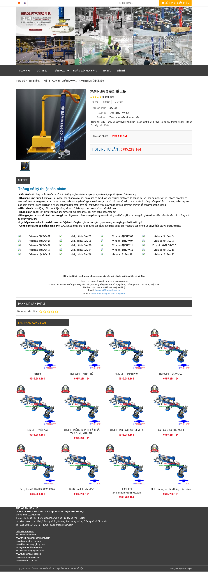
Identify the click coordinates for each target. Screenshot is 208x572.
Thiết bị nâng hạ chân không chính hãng (171, 489)
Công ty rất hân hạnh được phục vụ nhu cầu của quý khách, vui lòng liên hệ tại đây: (104, 276)
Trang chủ (24, 70)
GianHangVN (186, 568)
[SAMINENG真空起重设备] (51, 124)
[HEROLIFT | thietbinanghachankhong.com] (126, 485)
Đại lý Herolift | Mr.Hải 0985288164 (37, 489)
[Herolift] (37, 369)
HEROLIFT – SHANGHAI (170, 373)
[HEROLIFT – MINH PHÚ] (81, 369)
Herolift (37, 373)
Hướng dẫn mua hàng (85, 70)
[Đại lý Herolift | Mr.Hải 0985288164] (37, 485)
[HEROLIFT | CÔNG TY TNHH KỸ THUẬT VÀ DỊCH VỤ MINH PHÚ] (81, 425)
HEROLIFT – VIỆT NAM (37, 429)
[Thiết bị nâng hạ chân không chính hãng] (170, 485)
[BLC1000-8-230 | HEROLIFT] (170, 425)
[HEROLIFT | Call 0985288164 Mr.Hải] (126, 425)
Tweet (107, 102)
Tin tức (107, 70)
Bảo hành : (102, 117)
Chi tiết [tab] (23, 180)
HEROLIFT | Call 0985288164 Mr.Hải (126, 429)
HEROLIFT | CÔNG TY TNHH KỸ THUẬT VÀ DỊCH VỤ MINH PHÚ (82, 431)
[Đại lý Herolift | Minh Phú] (81, 485)
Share (95, 102)
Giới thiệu (42, 70)
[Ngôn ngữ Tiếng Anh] (25, 3)
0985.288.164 (131, 149)
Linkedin (119, 102)
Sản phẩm (60, 70)
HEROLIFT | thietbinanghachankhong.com (126, 491)
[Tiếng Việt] (19, 3)
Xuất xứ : (103, 112)
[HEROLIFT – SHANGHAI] (170, 369)
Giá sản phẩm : (101, 136)
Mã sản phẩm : (100, 108)
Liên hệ (121, 70)
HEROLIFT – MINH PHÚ (81, 373)
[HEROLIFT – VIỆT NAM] (37, 425)
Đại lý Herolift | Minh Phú (81, 489)
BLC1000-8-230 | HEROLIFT (171, 429)
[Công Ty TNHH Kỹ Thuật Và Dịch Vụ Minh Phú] (104, 64)
